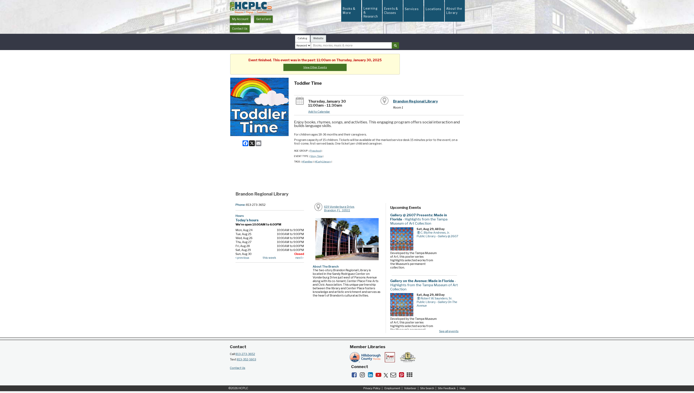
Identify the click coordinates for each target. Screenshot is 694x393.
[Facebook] (355, 376)
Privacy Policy (371, 388)
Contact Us (239, 28)
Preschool (315, 150)
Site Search (427, 388)
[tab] (302, 38)
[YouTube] (380, 376)
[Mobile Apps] (410, 376)
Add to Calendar (319, 111)
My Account (240, 19)
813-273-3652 (245, 354)
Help (463, 388)
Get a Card (263, 19)
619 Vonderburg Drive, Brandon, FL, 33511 (339, 208)
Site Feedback (447, 388)
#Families (307, 161)
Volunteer (410, 388)
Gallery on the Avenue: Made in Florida (424, 285)
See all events (449, 331)
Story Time (316, 156)
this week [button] (269, 257)
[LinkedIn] (371, 376)
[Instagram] (363, 376)
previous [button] (243, 257)
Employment (392, 388)
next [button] (298, 257)
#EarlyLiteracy (323, 161)
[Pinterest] (403, 376)
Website (318, 38)
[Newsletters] (394, 376)
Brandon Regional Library (415, 101)
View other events (315, 67)
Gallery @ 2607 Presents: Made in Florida (418, 219)
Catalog (302, 38)
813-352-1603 (246, 359)
